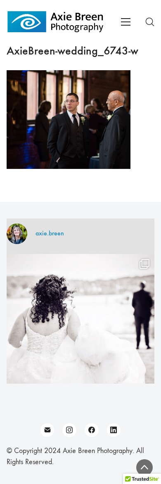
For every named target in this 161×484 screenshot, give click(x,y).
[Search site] (149, 21)
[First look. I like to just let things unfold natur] (80, 328)
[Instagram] (69, 430)
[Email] (47, 430)
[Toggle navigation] (125, 22)
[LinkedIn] (114, 430)
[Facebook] (92, 430)
